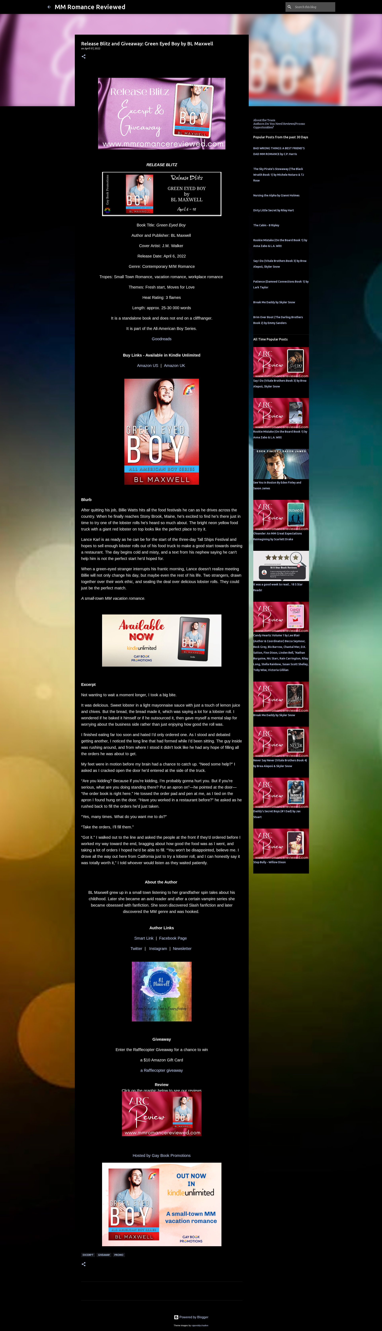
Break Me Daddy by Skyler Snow (274, 302)
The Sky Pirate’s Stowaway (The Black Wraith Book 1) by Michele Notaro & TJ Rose (278, 174)
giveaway (104, 1255)
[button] (83, 56)
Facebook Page (174, 938)
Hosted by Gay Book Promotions (162, 1155)
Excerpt (88, 1255)
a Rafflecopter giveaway (161, 1070)
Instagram (157, 948)
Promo (118, 1255)
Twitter (136, 948)
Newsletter (183, 948)
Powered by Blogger (193, 1317)
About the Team (264, 120)
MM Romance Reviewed (90, 6)
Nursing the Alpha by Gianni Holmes (276, 195)
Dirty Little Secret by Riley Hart (273, 210)
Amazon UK (175, 365)
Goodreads (162, 339)
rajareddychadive (200, 1325)
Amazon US (147, 365)
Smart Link (143, 938)
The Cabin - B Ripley (266, 225)
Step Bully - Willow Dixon (269, 862)
